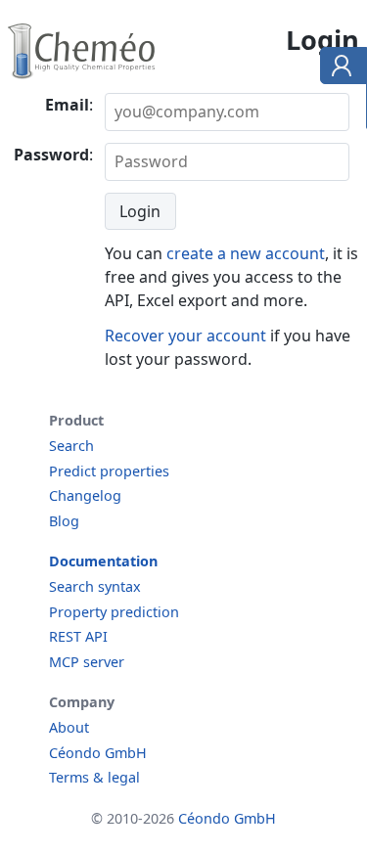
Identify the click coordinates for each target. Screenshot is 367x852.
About (69, 727)
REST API (78, 636)
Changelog (85, 495)
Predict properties (109, 471)
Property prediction (114, 612)
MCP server (86, 661)
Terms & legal (94, 777)
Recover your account (185, 335)
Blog (64, 521)
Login (140, 211)
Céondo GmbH (98, 752)
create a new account (245, 253)
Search (71, 445)
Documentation (103, 561)
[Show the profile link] (339, 68)
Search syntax (95, 586)
